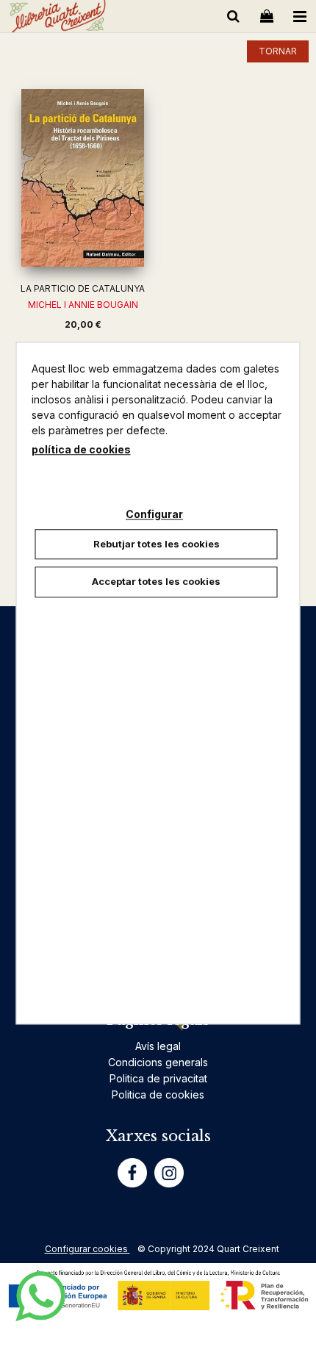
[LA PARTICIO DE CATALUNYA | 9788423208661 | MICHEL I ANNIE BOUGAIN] (82, 178)
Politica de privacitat (158, 1078)
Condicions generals (158, 1062)
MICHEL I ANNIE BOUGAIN (83, 304)
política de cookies (81, 449)
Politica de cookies (158, 1094)
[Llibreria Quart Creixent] (57, 18)
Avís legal (158, 1046)
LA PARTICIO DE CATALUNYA (83, 288)
